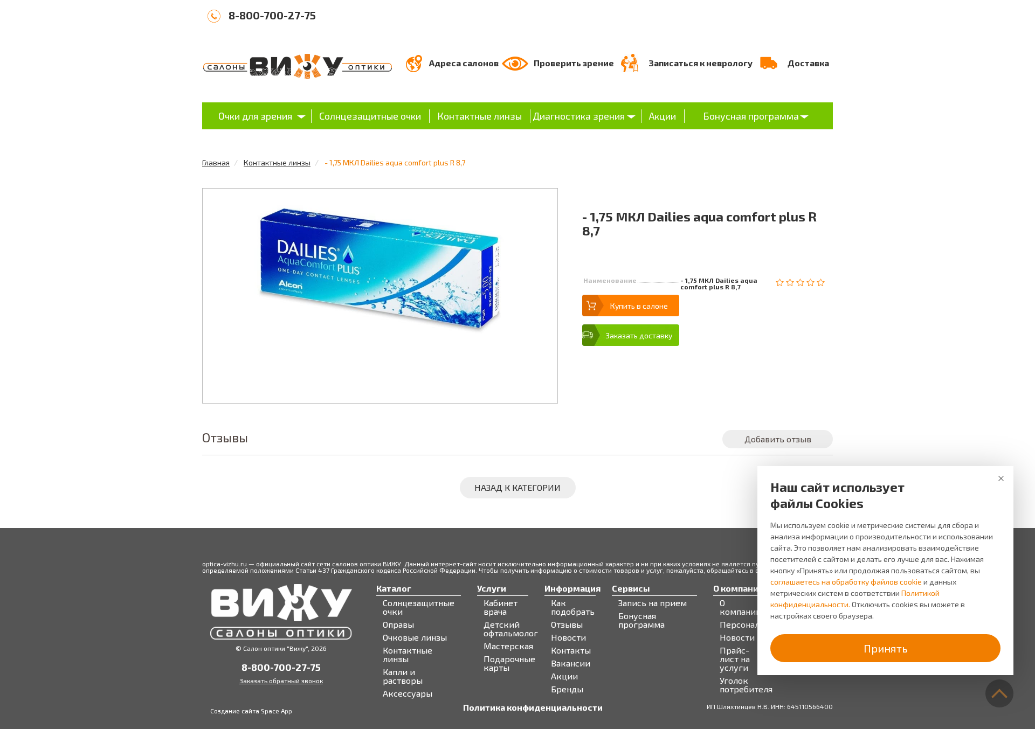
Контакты (571, 650)
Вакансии (570, 663)
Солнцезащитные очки (370, 116)
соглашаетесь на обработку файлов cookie (846, 581)
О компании (740, 607)
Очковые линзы (415, 637)
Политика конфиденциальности (533, 707)
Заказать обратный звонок (281, 680)
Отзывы (567, 624)
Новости (568, 637)
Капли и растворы (403, 676)
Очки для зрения (255, 116)
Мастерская (508, 646)
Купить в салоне (639, 305)
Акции (662, 116)
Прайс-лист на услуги (735, 659)
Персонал (740, 624)
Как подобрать (573, 607)
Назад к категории (517, 487)
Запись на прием (652, 603)
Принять (886, 648)
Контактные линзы (479, 116)
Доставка (808, 63)
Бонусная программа (751, 116)
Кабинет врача (501, 607)
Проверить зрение (574, 63)
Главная (216, 162)
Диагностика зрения (579, 116)
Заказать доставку (638, 335)
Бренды (567, 689)
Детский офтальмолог (511, 628)
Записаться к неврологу (700, 63)
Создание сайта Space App (251, 710)
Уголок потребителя (746, 684)
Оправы (398, 624)
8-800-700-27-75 (272, 15)
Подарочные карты (509, 663)
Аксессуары (407, 693)
